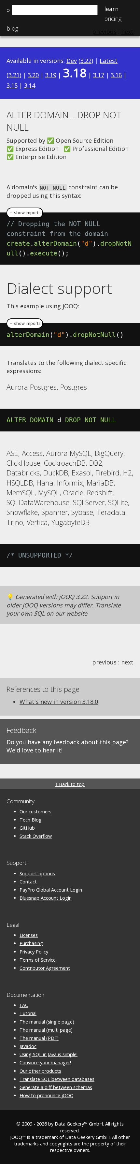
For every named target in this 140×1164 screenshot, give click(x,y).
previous (104, 662)
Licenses (29, 935)
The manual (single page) (47, 1022)
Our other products (40, 1071)
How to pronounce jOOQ (47, 1095)
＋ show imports (25, 212)
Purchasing (31, 943)
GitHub (27, 828)
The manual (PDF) (39, 1038)
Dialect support (59, 288)
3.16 (116, 75)
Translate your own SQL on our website (64, 609)
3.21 (14, 75)
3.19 (50, 75)
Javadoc (28, 1046)
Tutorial (28, 1013)
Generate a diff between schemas (56, 1087)
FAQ (24, 1005)
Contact (28, 882)
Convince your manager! (45, 1062)
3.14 (29, 85)
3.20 (33, 75)
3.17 (98, 75)
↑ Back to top (70, 784)
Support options (37, 873)
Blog (12, 28)
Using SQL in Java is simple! (48, 1054)
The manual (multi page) (46, 1030)
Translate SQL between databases (57, 1079)
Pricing (112, 18)
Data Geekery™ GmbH (79, 1124)
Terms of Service (38, 960)
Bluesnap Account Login (46, 898)
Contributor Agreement (45, 968)
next (127, 662)
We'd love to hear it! (35, 750)
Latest (109, 61)
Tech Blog (31, 820)
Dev (71, 61)
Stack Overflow (36, 836)
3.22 (85, 61)
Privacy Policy (34, 952)
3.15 (12, 85)
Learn (111, 9)
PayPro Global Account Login (51, 890)
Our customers (35, 811)
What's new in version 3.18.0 (59, 702)
